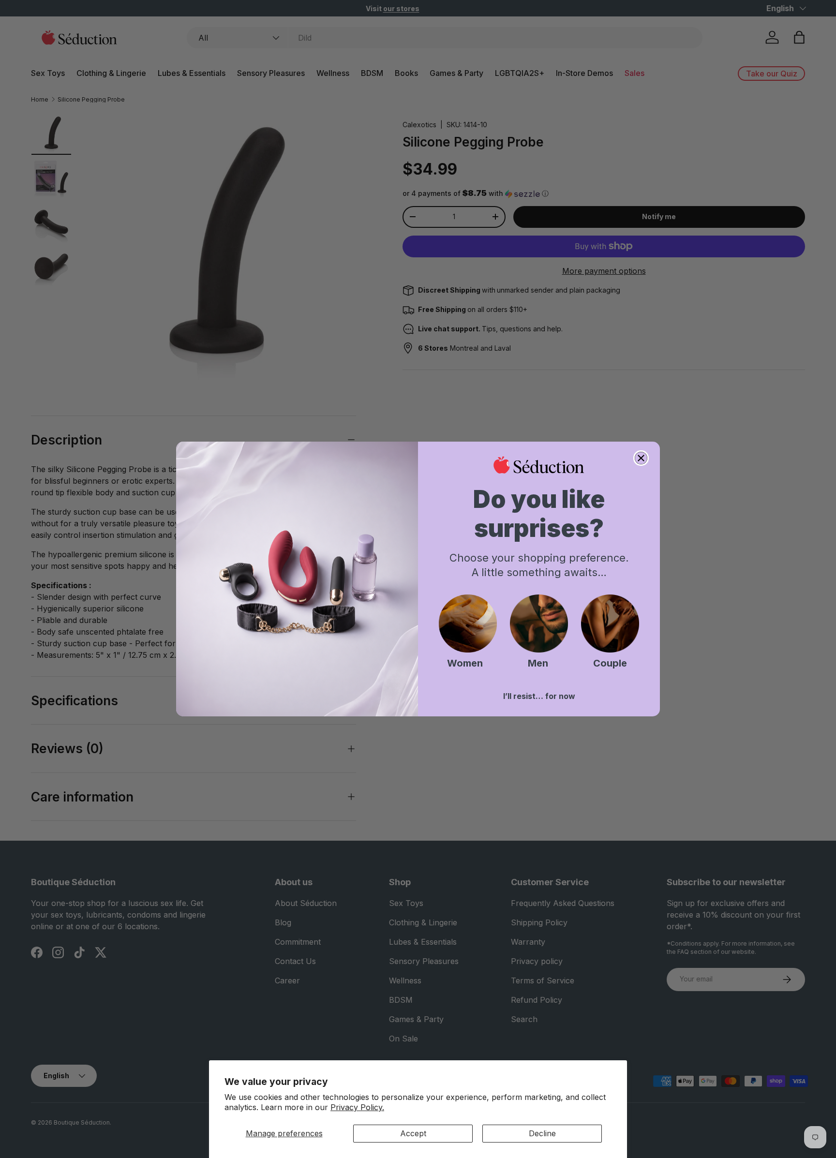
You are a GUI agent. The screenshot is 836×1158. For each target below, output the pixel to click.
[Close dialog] (641, 458)
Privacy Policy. (357, 1107)
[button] (468, 623)
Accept (413, 1133)
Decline (542, 1133)
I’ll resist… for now (539, 696)
